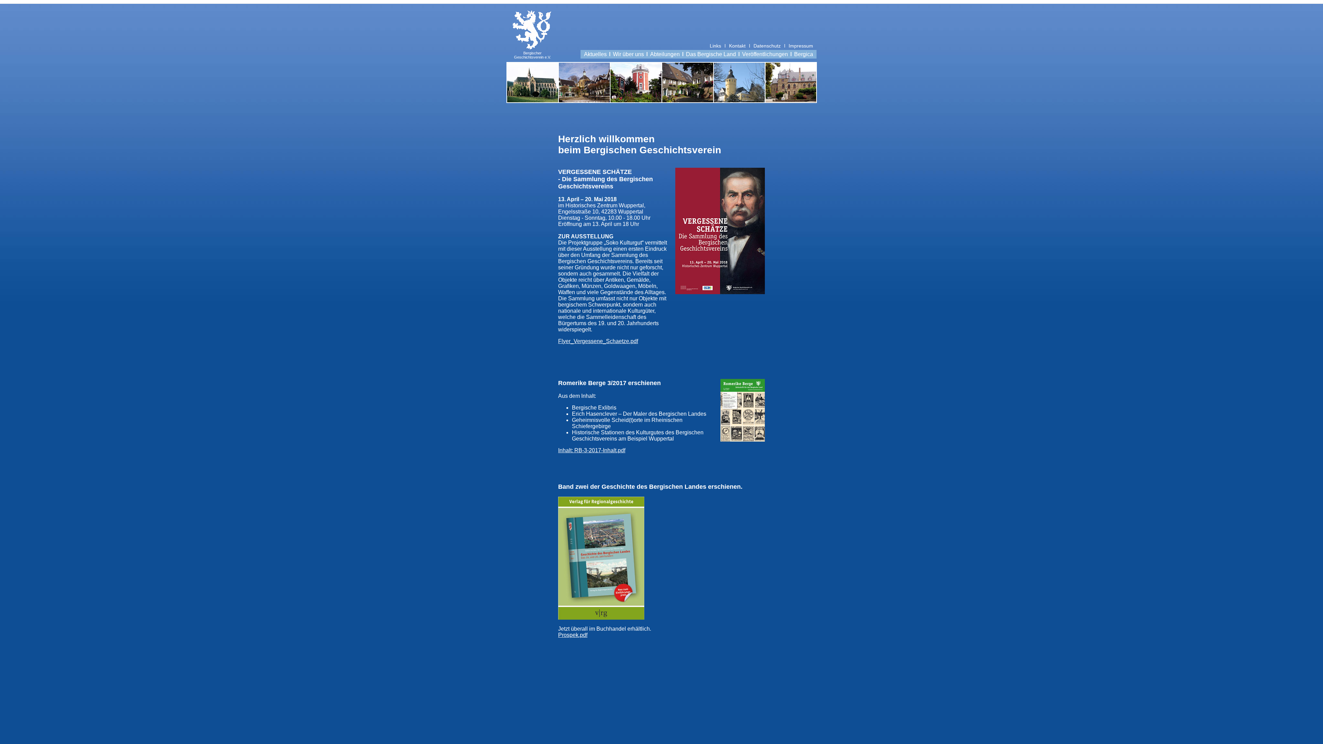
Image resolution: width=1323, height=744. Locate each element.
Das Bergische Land (711, 54)
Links (715, 46)
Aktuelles (595, 54)
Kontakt (737, 46)
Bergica (803, 54)
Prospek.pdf (572, 635)
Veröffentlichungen (765, 54)
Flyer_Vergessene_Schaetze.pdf (598, 341)
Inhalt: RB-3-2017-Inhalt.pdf (591, 450)
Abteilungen (665, 54)
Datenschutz (767, 46)
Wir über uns (628, 54)
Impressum (801, 46)
